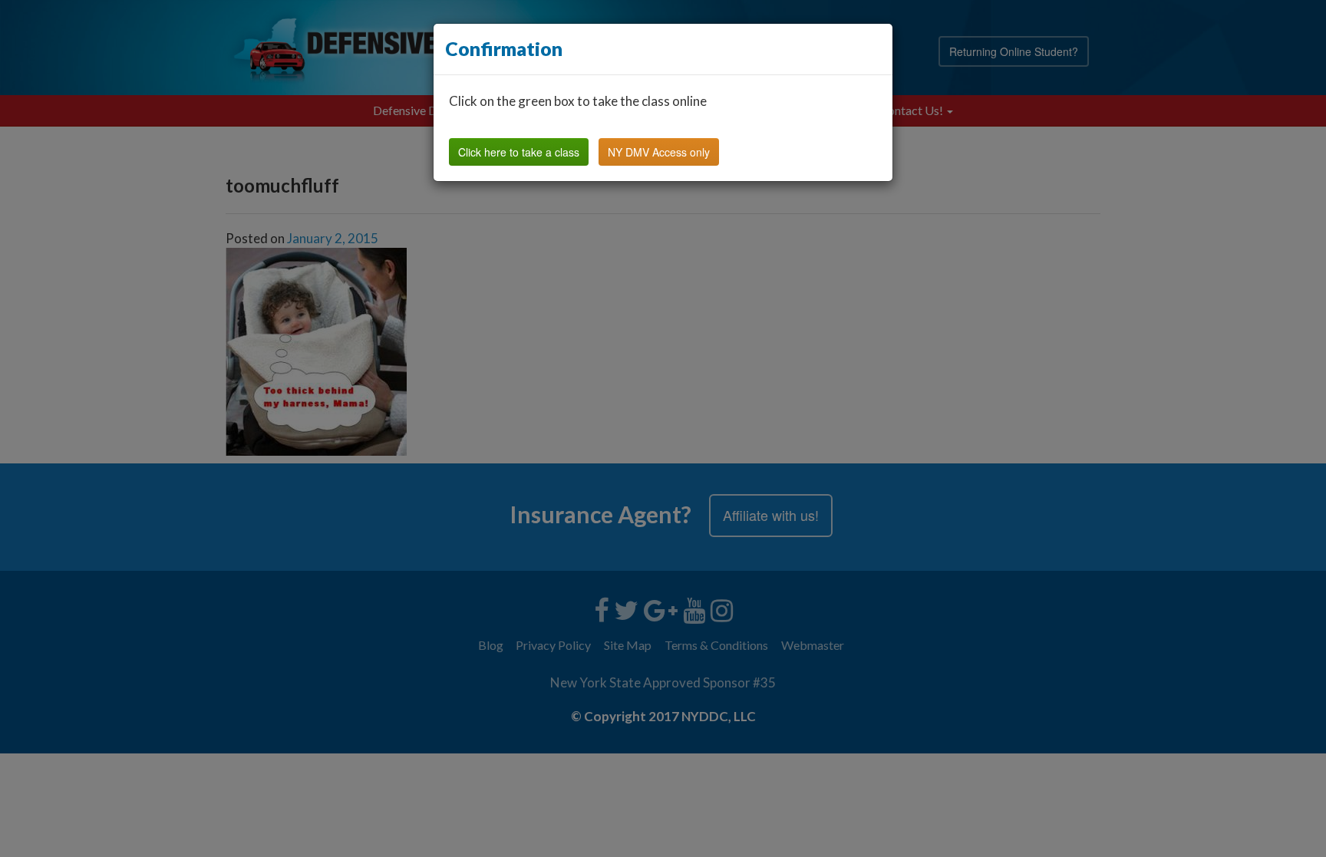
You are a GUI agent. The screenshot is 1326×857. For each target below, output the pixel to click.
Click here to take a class (518, 152)
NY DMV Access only (659, 152)
